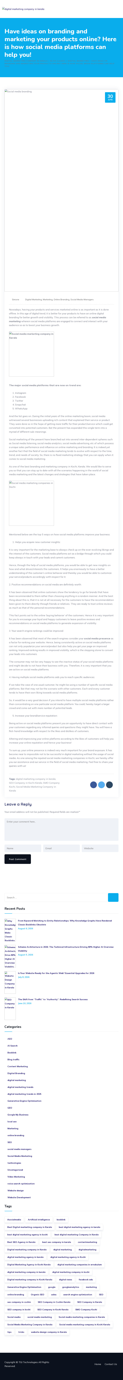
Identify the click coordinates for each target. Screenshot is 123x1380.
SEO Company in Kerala (89, 1302)
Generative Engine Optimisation (24, 1101)
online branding (61, 299)
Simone (15, 299)
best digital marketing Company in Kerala (77, 1234)
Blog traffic (13, 1059)
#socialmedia (14, 1219)
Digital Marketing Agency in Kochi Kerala (29, 1264)
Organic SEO (37, 1294)
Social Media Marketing (20, 1156)
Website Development (19, 1197)
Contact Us (111, 1364)
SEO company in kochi (18, 1309)
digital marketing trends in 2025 (24, 1094)
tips (9, 1332)
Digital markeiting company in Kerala (26, 1249)
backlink (61, 1219)
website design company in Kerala (49, 1332)
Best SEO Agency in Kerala (21, 1242)
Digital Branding (16, 1073)
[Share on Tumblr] (109, 784)
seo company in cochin (19, 1302)
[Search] (113, 897)
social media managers (82, 299)
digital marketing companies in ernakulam (79, 1264)
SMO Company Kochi (86, 1309)
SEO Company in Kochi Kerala (25, 782)
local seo (12, 1121)
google (51, 1287)
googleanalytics (70, 1287)
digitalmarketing (87, 1249)
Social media (14, 1317)
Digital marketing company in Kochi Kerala (29, 1279)
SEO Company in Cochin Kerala (54, 1302)
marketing (91, 1287)
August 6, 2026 (25, 928)
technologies (14, 1163)
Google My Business (18, 1114)
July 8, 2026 (23, 977)
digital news (65, 1279)
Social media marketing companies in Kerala (82, 1317)
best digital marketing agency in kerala (79, 1227)
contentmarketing (87, 1242)
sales (53, 1294)
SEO (10, 1142)
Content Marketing (18, 1066)
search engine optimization (77, 1294)
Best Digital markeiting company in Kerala (29, 1227)
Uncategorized (15, 1169)
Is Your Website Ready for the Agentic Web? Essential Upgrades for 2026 (56, 973)
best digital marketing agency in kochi (27, 1234)
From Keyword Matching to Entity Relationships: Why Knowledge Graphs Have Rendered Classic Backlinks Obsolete (65, 922)
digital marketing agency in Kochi (68, 1257)
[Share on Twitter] (101, 784)
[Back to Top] (116, 1373)
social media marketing (39, 1317)
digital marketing (33, 299)
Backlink (12, 1052)
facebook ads (86, 1279)
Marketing (48, 299)
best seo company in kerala (56, 1242)
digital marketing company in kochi (70, 1272)
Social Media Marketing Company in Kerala (29, 1324)
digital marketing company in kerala (36, 778)
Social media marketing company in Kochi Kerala (84, 1324)
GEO (10, 1107)
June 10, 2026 (24, 1003)
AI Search (13, 1045)
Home (97, 1364)
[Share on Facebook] (93, 784)
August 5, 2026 (25, 955)
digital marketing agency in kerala (25, 1257)
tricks (21, 1332)
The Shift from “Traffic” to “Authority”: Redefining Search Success (53, 999)
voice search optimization (21, 1183)
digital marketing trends (20, 1087)
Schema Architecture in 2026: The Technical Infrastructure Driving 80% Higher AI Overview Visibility (66, 949)
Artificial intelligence (39, 1219)
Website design (16, 1190)
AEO (10, 1038)
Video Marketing (16, 1176)
